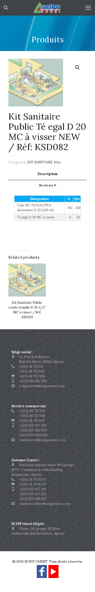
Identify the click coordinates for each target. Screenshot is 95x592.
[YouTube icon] (53, 573)
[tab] (47, 174)
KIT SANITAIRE (39, 162)
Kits (57, 162)
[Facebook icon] (42, 573)
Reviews (47, 185)
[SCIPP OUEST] (47, 7)
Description (47, 174)
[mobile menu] (88, 7)
